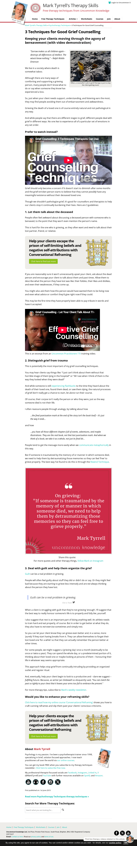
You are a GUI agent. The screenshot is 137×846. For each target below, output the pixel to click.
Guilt (27, 573)
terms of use (49, 837)
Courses (51, 827)
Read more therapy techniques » (57, 796)
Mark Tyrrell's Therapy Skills (70, 5)
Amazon (99, 775)
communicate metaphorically (94, 445)
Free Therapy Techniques (24, 827)
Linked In (92, 772)
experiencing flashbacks (64, 385)
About (64, 827)
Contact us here (17, 837)
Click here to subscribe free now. (51, 768)
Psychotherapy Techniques (59, 25)
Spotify (87, 775)
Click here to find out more (43, 261)
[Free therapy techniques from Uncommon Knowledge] (19, 24)
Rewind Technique (99, 461)
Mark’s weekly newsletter (73, 689)
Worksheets (40, 827)
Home (8, 827)
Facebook (72, 772)
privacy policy (36, 837)
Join (58, 827)
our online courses (65, 760)
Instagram (82, 772)
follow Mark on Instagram (90, 560)
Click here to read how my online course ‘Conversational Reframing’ (59, 702)
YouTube (47, 775)
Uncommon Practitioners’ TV (66, 353)
